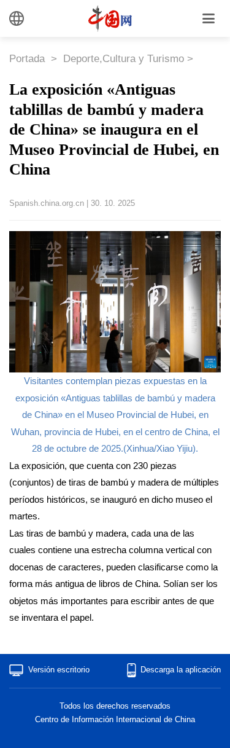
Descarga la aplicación (180, 669)
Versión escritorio (59, 669)
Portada (28, 59)
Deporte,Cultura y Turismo (123, 59)
